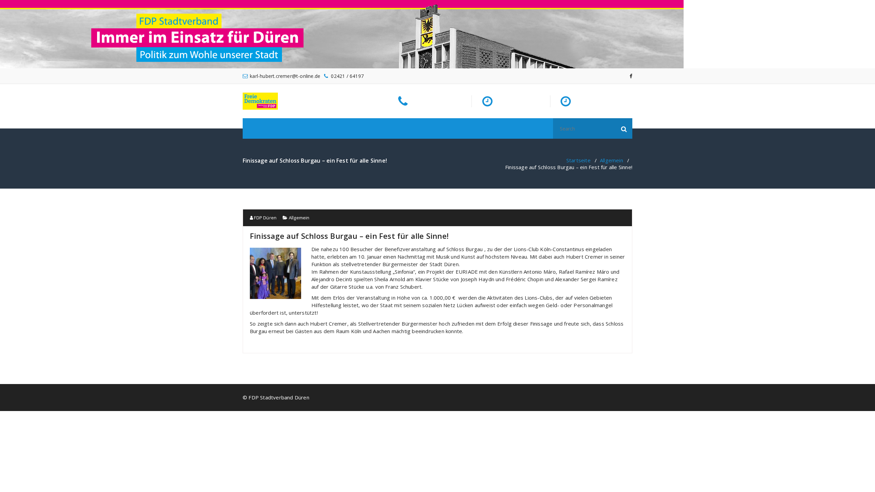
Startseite (578, 160)
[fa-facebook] (631, 76)
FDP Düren (265, 218)
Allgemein (611, 160)
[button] (624, 128)
